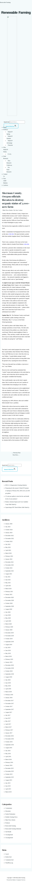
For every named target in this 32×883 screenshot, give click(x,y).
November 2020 (9, 600)
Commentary (8, 808)
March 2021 (8, 588)
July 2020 (7, 612)
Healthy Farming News (11, 817)
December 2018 (9, 665)
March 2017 (8, 727)
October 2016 (8, 741)
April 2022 (8, 550)
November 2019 (9, 635)
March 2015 (8, 792)
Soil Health (8, 831)
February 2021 (9, 591)
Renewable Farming (5, 2)
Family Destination (10, 814)
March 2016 (8, 759)
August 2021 (8, 574)
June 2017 (8, 718)
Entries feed (8, 857)
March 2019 (8, 656)
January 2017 (8, 733)
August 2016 (8, 747)
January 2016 (8, 765)
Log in (7, 854)
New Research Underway (9, 163)
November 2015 (9, 771)
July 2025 (7, 526)
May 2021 (8, 582)
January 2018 (8, 697)
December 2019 (9, 632)
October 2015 (8, 774)
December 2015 (9, 768)
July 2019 (7, 647)
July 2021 (7, 576)
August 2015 (8, 780)
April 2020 (8, 621)
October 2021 (8, 568)
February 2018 (9, 694)
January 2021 (8, 594)
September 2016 (9, 744)
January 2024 (8, 532)
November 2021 (9, 565)
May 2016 (8, 753)
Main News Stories (8, 210)
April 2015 (8, 789)
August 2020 (8, 609)
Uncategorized (9, 837)
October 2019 (8, 638)
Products (5, 129)
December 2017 (9, 700)
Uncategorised (9, 834)
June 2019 (8, 650)
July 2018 (7, 680)
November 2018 (9, 668)
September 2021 (9, 571)
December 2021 (9, 562)
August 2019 (8, 644)
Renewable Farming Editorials (13, 828)
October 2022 (8, 541)
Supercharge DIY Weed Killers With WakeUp (17, 507)
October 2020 (8, 603)
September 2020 (9, 606)
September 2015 (9, 777)
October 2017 (8, 706)
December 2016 (9, 736)
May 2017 (8, 721)
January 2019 (8, 662)
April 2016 (8, 756)
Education (8, 811)
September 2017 (9, 709)
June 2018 (8, 683)
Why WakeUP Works (5, 149)
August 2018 (8, 677)
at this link (11, 234)
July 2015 (7, 783)
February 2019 (9, 659)
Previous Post (16, 452)
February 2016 (9, 762)
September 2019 (9, 641)
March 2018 (8, 691)
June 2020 (8, 615)
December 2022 (9, 535)
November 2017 (9, 703)
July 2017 (7, 715)
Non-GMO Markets (5, 181)
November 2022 (9, 538)
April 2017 (8, 724)
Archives (5, 185)
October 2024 (8, 529)
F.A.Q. (9, 154)
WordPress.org (9, 863)
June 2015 (8, 786)
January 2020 (8, 630)
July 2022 (7, 544)
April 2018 (8, 688)
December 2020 (9, 597)
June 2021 (8, 579)
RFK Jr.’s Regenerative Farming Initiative (16, 485)
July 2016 (7, 750)
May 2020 (8, 618)
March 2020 (8, 624)
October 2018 (8, 671)
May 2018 (8, 685)
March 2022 (8, 553)
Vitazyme (10, 145)
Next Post (16, 455)
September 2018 (9, 674)
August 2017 (8, 712)
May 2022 (8, 547)
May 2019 (8, 653)
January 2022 (8, 559)
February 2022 (9, 556)
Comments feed (9, 860)
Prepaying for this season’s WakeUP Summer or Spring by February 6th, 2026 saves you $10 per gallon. (17, 490)
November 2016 (9, 739)
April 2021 (8, 585)
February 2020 (9, 627)
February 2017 (9, 730)
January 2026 (8, 523)
